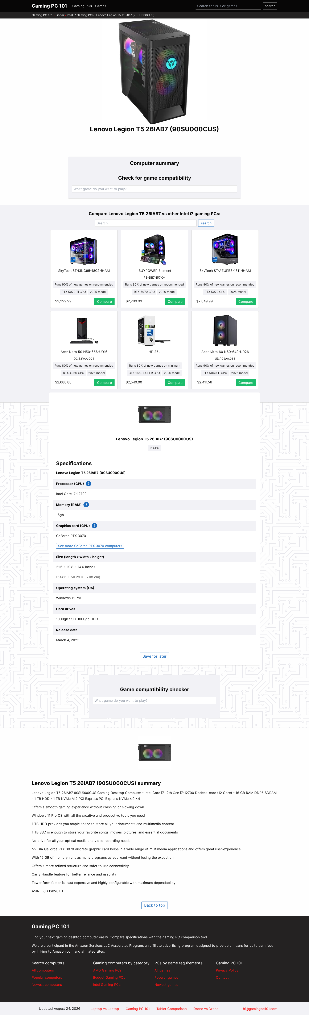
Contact (222, 977)
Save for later (154, 656)
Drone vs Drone (205, 1009)
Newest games (166, 984)
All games (162, 970)
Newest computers (47, 984)
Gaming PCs (82, 6)
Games (100, 6)
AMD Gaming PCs (107, 970)
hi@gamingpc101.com (260, 1009)
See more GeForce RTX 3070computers (90, 546)
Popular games (166, 977)
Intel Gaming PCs (106, 984)
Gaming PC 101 (42, 15)
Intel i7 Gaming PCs (80, 15)
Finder (59, 15)
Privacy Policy (227, 970)
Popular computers (47, 977)
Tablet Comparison (171, 1009)
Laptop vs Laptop (105, 1009)
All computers (43, 970)
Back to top (154, 905)
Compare (104, 301)
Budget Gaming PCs (109, 977)
